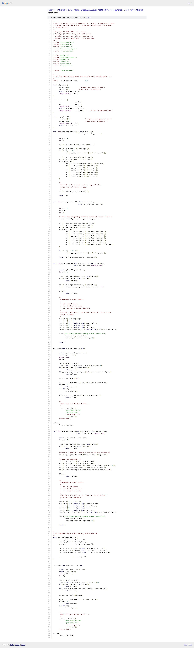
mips (133, 10)
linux (49, 10)
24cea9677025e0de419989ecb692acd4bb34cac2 (101, 10)
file (89, 17)
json (190, 645)
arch (127, 10)
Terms (23, 645)
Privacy (17, 645)
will (72, 10)
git (67, 10)
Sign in (190, 3)
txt (185, 645)
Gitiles (12, 645)
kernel (62, 10)
